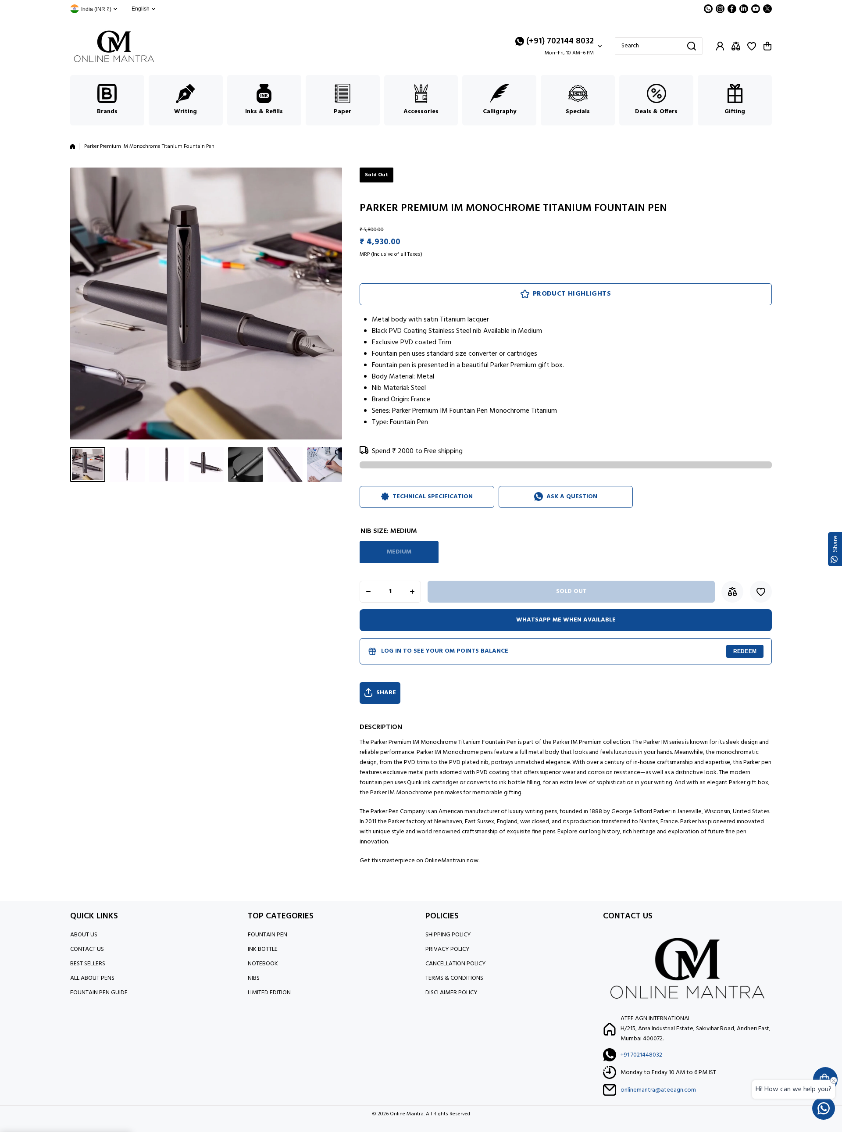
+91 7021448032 (641, 1055)
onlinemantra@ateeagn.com (658, 1090)
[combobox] (659, 46)
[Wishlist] (751, 46)
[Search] (692, 46)
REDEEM (744, 651)
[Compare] (735, 46)
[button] (767, 46)
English (141, 9)
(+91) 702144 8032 (560, 41)
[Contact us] (823, 1108)
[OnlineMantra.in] (114, 46)
